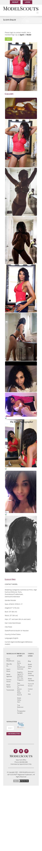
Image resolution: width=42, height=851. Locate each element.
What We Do (9, 665)
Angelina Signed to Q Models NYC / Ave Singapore (20, 676)
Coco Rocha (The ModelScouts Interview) (20, 665)
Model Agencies (9, 675)
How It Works (8, 670)
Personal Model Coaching (31, 673)
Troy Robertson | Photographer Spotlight (20, 709)
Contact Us (30, 690)
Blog (29, 661)
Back (8, 39)
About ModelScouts (9, 660)
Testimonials (9, 690)
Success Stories (8, 680)
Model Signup (8, 686)
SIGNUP (15, 2)
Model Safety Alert (19, 700)
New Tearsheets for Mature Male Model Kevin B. (20, 689)
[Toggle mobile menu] (38, 13)
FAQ (29, 694)
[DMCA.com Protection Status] (21, 780)
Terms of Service (31, 685)
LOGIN (27, 2)
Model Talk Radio (31, 679)
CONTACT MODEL (11, 584)
